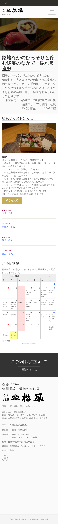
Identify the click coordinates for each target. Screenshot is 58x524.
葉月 (4, 156)
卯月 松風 (7, 253)
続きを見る (12, 200)
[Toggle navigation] (52, 12)
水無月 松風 (8, 227)
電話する (27, 369)
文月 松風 (7, 213)
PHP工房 (33, 343)
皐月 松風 (7, 240)
